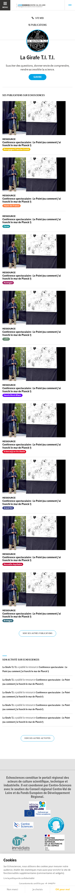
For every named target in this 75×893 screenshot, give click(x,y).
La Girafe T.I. (8, 679)
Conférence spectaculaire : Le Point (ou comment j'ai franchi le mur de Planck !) (31, 144)
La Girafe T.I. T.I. (9, 667)
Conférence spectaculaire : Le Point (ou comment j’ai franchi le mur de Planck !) (31, 615)
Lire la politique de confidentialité (18, 878)
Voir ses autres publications (37, 633)
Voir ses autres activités (37, 738)
